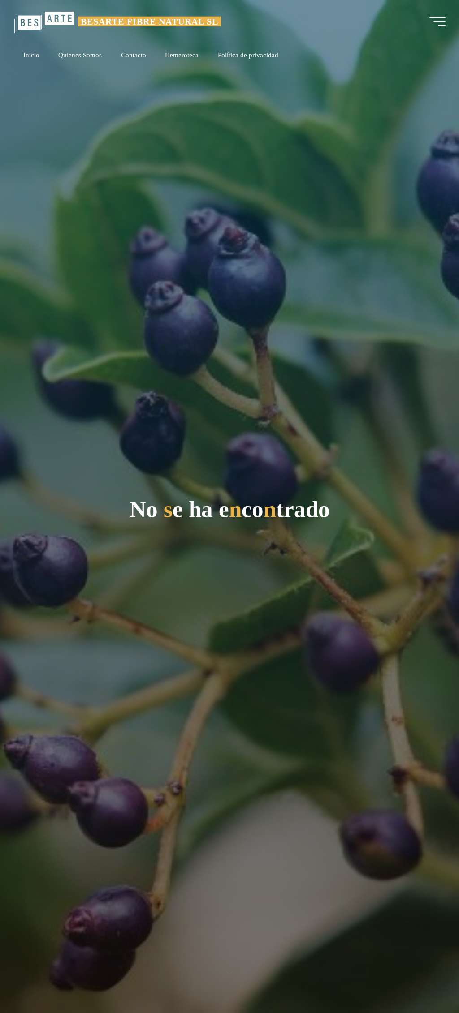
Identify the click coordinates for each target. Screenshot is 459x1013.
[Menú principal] (437, 21)
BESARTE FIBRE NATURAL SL (149, 21)
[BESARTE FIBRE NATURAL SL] (43, 21)
